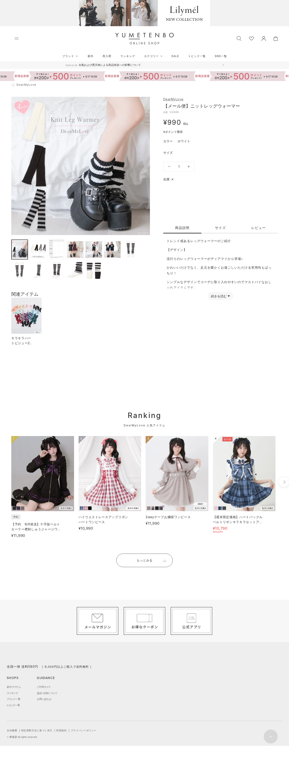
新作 (90, 56)
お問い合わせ (44, 699)
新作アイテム (14, 687)
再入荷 (107, 56)
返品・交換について (47, 693)
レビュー (258, 228)
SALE (175, 56)
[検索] (239, 38)
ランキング (127, 56)
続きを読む (219, 296)
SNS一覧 (221, 56)
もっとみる (144, 560)
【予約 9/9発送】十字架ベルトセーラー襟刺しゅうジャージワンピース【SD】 (36, 529)
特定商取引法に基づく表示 (36, 730)
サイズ (220, 228)
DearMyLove (173, 99)
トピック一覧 (197, 56)
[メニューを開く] (16, 38)
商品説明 (182, 228)
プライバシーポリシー (84, 730)
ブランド (68, 56)
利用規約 (61, 730)
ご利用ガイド (44, 687)
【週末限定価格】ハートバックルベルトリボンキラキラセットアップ (238, 522)
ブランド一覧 (13, 699)
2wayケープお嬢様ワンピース (168, 517)
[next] (284, 482)
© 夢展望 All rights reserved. (22, 737)
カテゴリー (151, 56)
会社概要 (12, 730)
